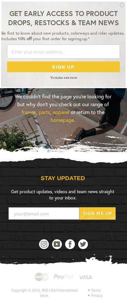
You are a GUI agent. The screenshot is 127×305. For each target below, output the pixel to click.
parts (44, 112)
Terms (96, 290)
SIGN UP (63, 66)
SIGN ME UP (97, 213)
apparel (61, 112)
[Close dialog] (122, 5)
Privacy (97, 295)
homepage (62, 119)
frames (28, 112)
